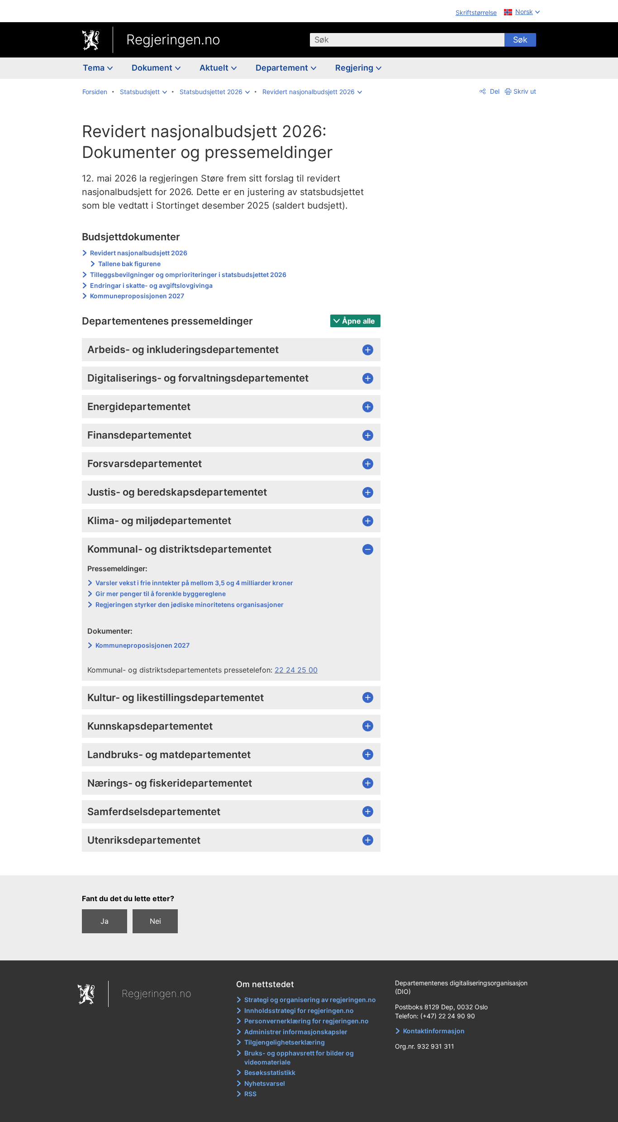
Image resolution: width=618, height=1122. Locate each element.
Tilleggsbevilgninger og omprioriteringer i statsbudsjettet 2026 (188, 274)
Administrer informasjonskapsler (295, 1032)
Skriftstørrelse (476, 12)
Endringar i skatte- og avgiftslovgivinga (151, 285)
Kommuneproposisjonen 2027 (137, 296)
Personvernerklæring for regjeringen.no (306, 1021)
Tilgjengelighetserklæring (284, 1042)
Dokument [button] (153, 67)
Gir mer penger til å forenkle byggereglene (160, 593)
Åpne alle (358, 320)
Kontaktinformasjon (434, 1031)
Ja (104, 921)
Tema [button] (94, 67)
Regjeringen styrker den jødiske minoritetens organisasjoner (189, 604)
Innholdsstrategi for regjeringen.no (299, 1010)
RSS (250, 1094)
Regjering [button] (355, 67)
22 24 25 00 (296, 669)
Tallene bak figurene (129, 263)
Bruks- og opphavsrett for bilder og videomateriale (299, 1057)
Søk (520, 39)
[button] (143, 91)
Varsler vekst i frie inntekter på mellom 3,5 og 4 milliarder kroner (194, 583)
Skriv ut (524, 91)
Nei (155, 921)
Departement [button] (283, 67)
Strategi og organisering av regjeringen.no (310, 999)
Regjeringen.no (173, 39)
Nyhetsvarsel (264, 1083)
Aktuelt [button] (215, 67)
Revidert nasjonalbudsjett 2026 (138, 253)
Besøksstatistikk (269, 1072)
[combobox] (407, 40)
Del (493, 91)
